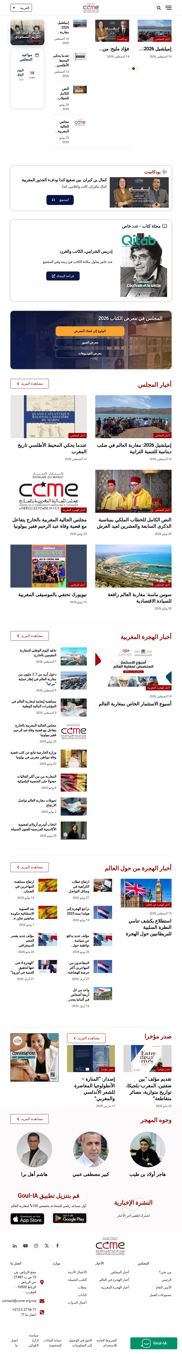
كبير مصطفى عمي (91, 1174)
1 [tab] (138, 68)
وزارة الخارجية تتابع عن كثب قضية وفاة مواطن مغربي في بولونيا (33, 755)
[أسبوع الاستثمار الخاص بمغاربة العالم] (133, 668)
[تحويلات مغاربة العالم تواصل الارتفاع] (74, 807)
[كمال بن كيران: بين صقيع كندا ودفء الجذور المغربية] (139, 192)
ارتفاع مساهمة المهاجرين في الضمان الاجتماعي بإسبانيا (22, 886)
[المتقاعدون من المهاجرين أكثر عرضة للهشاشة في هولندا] (103, 966)
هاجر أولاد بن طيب (147, 1174)
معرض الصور (90, 342)
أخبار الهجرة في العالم (158, 904)
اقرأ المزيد (60, 200)
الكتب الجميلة (77, 1280)
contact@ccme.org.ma (19, 1301)
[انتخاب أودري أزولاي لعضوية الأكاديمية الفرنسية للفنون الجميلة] (74, 831)
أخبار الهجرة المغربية (74, 510)
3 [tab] (129, 68)
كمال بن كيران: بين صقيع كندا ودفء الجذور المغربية (64, 179)
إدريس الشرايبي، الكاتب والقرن (86, 251)
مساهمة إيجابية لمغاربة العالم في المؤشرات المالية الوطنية (34, 703)
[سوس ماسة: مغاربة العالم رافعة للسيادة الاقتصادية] (133, 566)
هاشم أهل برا (34, 1174)
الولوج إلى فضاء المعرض (90, 331)
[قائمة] (168, 7)
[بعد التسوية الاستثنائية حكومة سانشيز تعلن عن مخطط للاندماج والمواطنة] (47, 912)
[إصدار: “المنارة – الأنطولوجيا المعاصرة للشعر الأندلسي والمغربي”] (91, 1058)
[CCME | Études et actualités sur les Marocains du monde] (91, 7)
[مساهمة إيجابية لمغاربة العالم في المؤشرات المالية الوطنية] (74, 707)
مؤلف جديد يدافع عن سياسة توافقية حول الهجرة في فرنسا (77, 941)
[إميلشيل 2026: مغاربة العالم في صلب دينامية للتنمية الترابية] (155, 31)
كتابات (82, 1295)
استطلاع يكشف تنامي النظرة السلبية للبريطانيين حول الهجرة (149, 927)
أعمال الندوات (77, 1302)
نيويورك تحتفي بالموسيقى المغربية (52, 594)
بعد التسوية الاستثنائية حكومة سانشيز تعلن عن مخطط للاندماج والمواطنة (22, 914)
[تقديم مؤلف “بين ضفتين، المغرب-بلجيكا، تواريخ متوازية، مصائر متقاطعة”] (147, 1058)
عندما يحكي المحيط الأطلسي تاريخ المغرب (61, 60)
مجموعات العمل (160, 1295)
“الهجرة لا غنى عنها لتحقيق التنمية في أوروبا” (22, 967)
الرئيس (167, 1280)
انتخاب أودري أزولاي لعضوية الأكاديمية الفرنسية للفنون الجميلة (33, 826)
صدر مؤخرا (164, 1069)
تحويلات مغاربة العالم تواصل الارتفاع (37, 802)
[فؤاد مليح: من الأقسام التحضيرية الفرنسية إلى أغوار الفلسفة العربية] (112, 31)
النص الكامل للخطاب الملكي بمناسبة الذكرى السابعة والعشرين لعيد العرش (61, 93)
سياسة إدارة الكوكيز (34, 1340)
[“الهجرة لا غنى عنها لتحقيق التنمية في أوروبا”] (47, 966)
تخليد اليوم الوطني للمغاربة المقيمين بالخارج (38, 652)
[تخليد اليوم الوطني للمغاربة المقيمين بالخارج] (74, 656)
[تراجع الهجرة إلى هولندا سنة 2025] (103, 912)
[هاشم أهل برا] (34, 1149)
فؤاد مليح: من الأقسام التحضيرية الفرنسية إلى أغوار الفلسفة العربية (115, 49)
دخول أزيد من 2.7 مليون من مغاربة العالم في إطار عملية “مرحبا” (37, 679)
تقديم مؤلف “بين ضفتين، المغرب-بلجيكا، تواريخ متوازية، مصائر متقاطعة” (149, 1088)
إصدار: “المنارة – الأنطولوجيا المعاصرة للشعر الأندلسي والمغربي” (94, 1088)
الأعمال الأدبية (77, 1272)
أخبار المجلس (162, 39)
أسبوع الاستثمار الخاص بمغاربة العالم (135, 704)
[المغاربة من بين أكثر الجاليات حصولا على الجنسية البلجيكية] (74, 783)
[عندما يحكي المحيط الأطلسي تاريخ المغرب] (80, 56)
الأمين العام (164, 1287)
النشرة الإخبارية (133, 1202)
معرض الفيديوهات (90, 353)
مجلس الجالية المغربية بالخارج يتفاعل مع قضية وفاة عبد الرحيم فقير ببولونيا (61, 126)
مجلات (82, 1287)
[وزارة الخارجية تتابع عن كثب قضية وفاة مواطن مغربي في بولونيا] (74, 759)
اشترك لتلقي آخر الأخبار (133, 1215)
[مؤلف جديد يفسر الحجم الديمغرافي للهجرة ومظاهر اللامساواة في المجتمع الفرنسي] (47, 939)
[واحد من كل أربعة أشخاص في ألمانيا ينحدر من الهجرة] (103, 993)
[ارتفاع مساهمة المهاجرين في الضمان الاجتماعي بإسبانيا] (47, 885)
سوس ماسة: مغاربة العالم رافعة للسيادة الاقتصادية (140, 598)
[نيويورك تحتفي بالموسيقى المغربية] (48, 566)
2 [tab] (134, 68)
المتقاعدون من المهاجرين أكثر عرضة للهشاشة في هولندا (78, 968)
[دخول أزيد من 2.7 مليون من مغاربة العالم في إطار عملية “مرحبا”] (74, 680)
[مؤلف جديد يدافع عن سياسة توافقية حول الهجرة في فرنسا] (103, 939)
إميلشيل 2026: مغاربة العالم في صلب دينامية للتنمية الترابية (155, 49)
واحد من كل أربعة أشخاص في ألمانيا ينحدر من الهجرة (78, 995)
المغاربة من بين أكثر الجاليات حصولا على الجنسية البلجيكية (36, 778)
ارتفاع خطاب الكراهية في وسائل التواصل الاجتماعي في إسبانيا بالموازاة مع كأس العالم (78, 886)
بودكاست (122, 39)
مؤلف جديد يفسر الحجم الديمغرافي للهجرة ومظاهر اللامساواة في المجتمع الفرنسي (22, 941)
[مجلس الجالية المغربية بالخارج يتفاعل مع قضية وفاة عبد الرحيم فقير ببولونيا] (80, 122)
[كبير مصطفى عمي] (91, 1149)
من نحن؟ (165, 1272)
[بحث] (159, 7)
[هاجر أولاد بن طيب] (147, 1149)
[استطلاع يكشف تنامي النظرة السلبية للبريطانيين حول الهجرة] (146, 893)
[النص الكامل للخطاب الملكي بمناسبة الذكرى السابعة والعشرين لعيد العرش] (80, 89)
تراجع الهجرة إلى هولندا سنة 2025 (78, 911)
